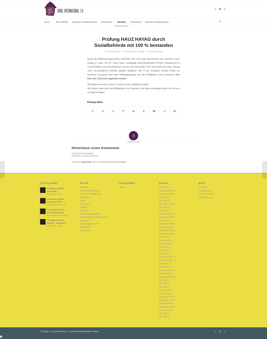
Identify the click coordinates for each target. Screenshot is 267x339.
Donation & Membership (90, 194)
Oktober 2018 (165, 244)
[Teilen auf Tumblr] (144, 111)
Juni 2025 (163, 197)
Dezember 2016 (166, 270)
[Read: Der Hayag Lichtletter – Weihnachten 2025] (43, 201)
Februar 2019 (165, 240)
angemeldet (86, 162)
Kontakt (83, 207)
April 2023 (163, 220)
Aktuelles (84, 187)
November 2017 (166, 260)
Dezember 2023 (166, 214)
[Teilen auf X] (103, 111)
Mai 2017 (163, 263)
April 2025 (163, 200)
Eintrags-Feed (205, 191)
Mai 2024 (163, 207)
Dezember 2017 (166, 257)
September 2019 (166, 234)
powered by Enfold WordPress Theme (84, 331)
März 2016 (163, 287)
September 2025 (166, 194)
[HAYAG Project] (63, 9)
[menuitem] (47, 22)
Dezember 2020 (166, 224)
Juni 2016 (163, 283)
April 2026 (163, 187)
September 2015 (166, 307)
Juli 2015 (163, 313)
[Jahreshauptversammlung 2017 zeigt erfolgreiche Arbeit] (2, 169)
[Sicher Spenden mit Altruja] (1, 337)
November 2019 (166, 230)
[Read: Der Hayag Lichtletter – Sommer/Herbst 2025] (43, 211)
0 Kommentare (129, 52)
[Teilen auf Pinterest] (123, 111)
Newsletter (84, 210)
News (142, 52)
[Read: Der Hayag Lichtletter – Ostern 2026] (43, 190)
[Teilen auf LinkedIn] (134, 111)
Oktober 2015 (165, 303)
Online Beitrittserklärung (90, 214)
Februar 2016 (165, 290)
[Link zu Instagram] (224, 9)
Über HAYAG (85, 227)
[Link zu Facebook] (215, 9)
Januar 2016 (164, 293)
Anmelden (203, 187)
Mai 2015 (163, 317)
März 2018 (163, 253)
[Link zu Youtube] (220, 9)
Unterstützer (85, 230)
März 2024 (163, 210)
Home (82, 200)
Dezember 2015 (166, 297)
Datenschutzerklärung (89, 191)
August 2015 (164, 310)
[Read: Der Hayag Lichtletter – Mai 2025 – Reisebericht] (43, 222)
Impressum (85, 204)
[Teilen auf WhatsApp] (113, 111)
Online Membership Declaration (94, 217)
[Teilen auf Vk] (154, 111)
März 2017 (163, 267)
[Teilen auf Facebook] (92, 111)
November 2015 (166, 300)
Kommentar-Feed (206, 194)
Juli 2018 (163, 247)
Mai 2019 (163, 237)
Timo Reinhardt (156, 52)
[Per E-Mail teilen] (175, 111)
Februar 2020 (165, 227)
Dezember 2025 (166, 191)
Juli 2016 (163, 280)
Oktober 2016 (165, 273)
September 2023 (166, 217)
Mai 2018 (163, 250)
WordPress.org (205, 197)
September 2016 (166, 277)
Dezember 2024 (166, 204)
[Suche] (220, 22)
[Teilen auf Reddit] (164, 111)
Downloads (84, 197)
